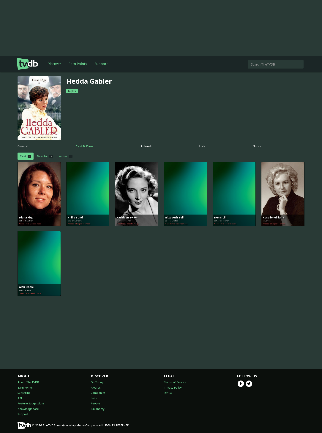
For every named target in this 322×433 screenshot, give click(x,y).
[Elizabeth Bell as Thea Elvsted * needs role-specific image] (185, 229)
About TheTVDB (28, 382)
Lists (94, 398)
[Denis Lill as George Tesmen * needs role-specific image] (234, 229)
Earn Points (78, 63)
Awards (96, 387)
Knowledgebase (28, 409)
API (20, 398)
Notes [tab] (257, 146)
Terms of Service (175, 382)
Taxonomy (98, 409)
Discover (54, 63)
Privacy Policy (173, 387)
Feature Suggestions (31, 403)
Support (101, 63)
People (95, 403)
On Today (97, 382)
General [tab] (23, 146)
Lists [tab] (202, 146)
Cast (25, 156)
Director (44, 156)
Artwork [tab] (146, 146)
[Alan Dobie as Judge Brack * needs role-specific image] (39, 298)
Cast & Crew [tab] (84, 146)
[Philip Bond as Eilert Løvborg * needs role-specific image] (88, 229)
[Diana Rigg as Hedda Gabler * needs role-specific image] (39, 229)
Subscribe (24, 393)
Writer (65, 156)
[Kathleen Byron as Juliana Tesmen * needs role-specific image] (136, 229)
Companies (98, 393)
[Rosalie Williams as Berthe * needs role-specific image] (282, 229)
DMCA (168, 393)
